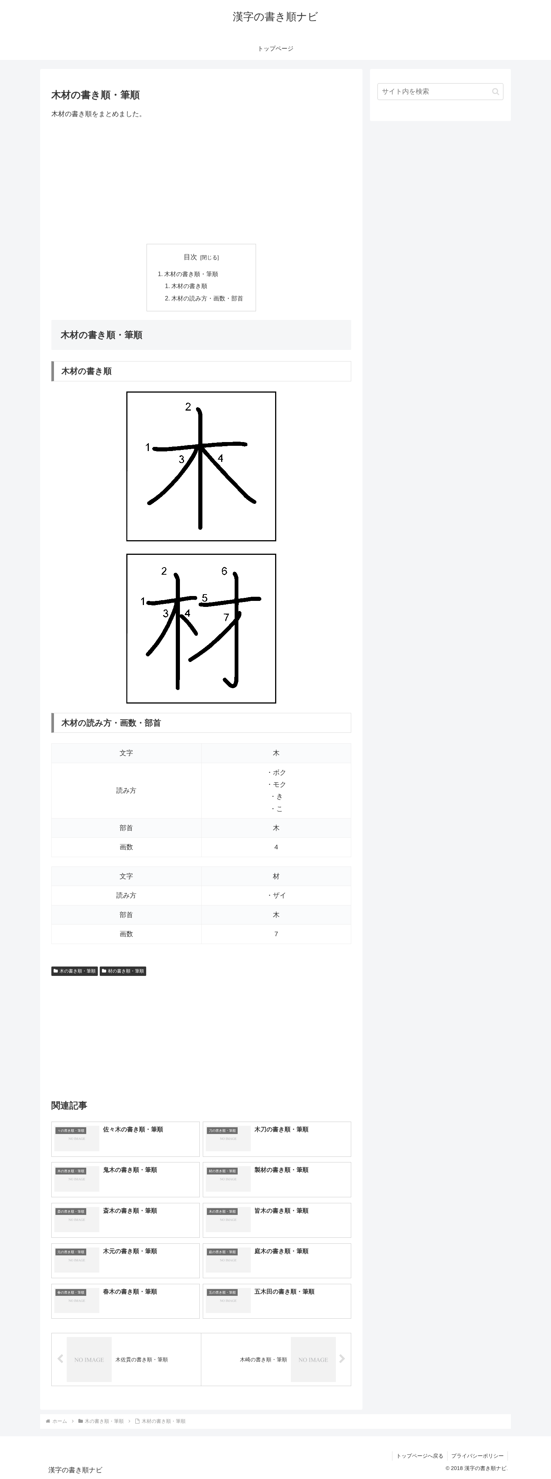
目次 (190, 257)
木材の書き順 (189, 285)
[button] (495, 91)
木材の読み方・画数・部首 (207, 298)
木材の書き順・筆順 (191, 273)
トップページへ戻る (419, 1456)
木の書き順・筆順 (78, 971)
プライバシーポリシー (477, 1456)
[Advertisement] (201, 181)
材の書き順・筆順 (126, 971)
